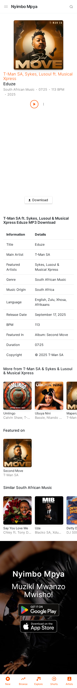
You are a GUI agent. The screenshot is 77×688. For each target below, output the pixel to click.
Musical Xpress (20, 373)
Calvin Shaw (12, 417)
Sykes (31, 74)
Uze (38, 528)
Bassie (40, 417)
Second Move (13, 471)
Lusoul (45, 74)
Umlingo (9, 413)
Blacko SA (43, 532)
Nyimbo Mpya (24, 6)
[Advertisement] (38, 150)
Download (40, 200)
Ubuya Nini (43, 413)
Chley (7, 532)
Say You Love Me (15, 528)
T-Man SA (13, 74)
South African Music (18, 89)
